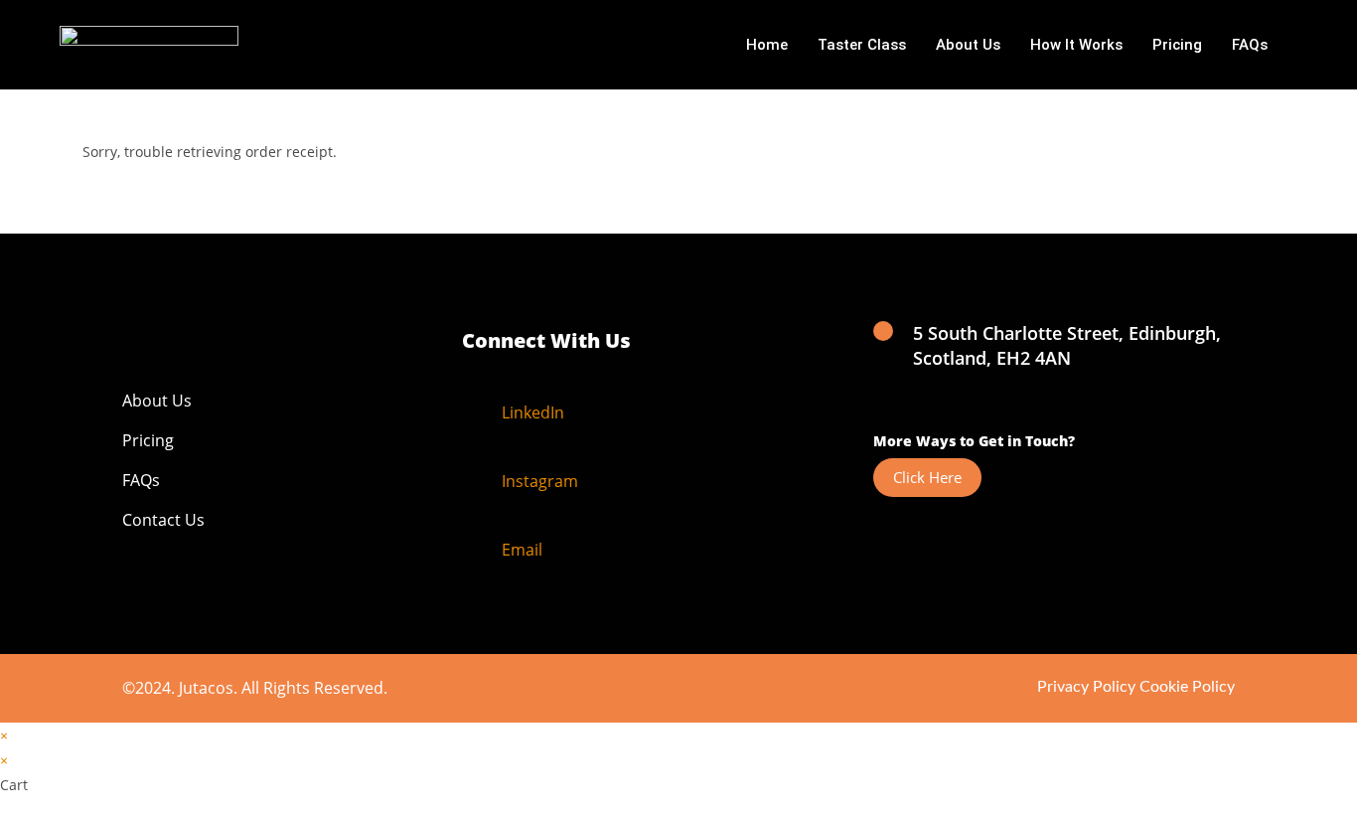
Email (522, 550)
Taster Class (862, 45)
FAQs (1250, 45)
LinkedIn (533, 412)
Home (767, 45)
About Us (968, 45)
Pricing (1177, 45)
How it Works (1076, 45)
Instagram (540, 481)
